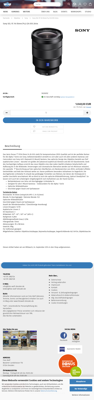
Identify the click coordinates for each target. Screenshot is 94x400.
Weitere (26, 12)
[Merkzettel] (85, 4)
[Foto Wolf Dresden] (8, 4)
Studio (88, 12)
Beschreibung (12, 146)
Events (64, 12)
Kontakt (54, 287)
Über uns (45, 12)
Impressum (55, 285)
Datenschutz (56, 280)
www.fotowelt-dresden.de (24, 301)
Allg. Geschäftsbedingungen (62, 298)
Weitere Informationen (81, 395)
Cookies (54, 290)
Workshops (76, 12)
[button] (74, 4)
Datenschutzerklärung (49, 391)
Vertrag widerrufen (58, 282)
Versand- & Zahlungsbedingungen (64, 293)
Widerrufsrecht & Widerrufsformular (65, 295)
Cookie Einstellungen (59, 303)
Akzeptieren (81, 382)
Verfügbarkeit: (8, 97)
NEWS (5, 12)
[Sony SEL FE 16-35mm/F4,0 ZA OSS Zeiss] (47, 52)
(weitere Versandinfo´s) (67, 97)
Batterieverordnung (58, 300)
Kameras (15, 12)
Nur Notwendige (81, 389)
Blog (55, 12)
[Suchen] (58, 4)
